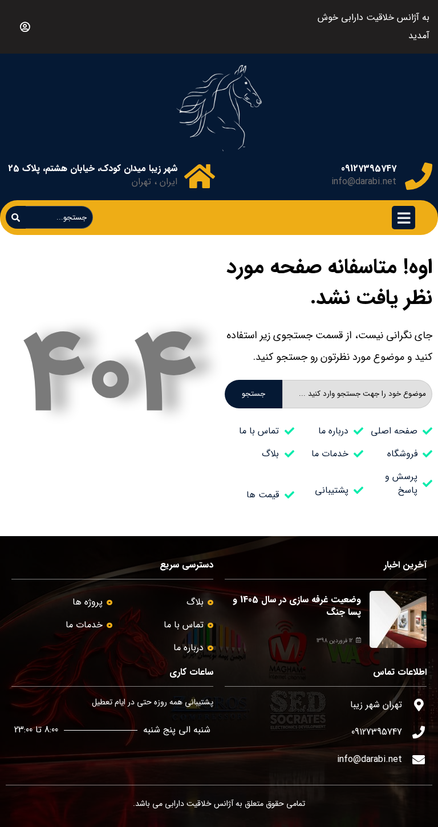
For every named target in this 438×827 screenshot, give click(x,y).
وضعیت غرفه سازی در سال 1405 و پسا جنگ (297, 606)
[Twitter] (142, 27)
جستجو (253, 394)
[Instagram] (87, 27)
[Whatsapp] (60, 27)
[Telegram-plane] (115, 27)
